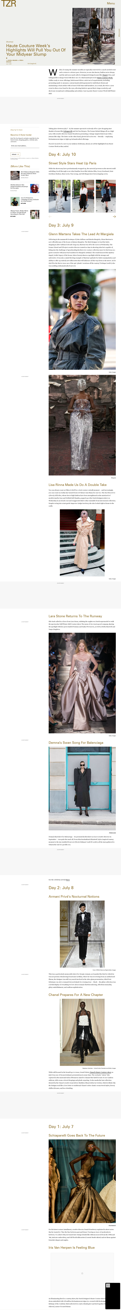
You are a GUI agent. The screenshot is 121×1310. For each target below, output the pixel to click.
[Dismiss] (118, 1284)
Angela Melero (12, 60)
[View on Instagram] (82, 1273)
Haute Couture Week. (105, 78)
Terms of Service (35, 158)
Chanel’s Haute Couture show (100, 1072)
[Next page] (114, 216)
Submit (14, 154)
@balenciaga (112, 832)
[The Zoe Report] (8, 3)
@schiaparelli (112, 1225)
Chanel (105, 75)
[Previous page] (50, 216)
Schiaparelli (67, 131)
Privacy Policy (15, 159)
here (68, 880)
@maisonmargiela (119, 33)
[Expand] (107, 1284)
